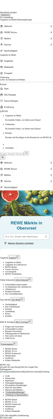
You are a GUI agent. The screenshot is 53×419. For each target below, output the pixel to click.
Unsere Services (11, 269)
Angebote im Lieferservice (16, 265)
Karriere (8, 309)
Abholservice (10, 289)
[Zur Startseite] (8, 4)
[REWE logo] (4, 111)
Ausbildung (10, 311)
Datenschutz (10, 378)
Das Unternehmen (12, 307)
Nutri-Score (10, 338)
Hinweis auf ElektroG (14, 390)
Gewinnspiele (10, 272)
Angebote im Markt (13, 262)
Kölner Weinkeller (12, 360)
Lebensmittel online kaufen (16, 284)
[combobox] (12, 154)
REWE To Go (11, 351)
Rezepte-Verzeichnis (13, 331)
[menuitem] (26, 26)
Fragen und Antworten (14, 327)
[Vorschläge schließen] (2, 157)
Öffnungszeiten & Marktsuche (17, 333)
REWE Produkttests (13, 274)
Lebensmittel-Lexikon (14, 329)
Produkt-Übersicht (12, 291)
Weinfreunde (10, 356)
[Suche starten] (26, 153)
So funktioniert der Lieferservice (18, 287)
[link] (29, 117)
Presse (7, 314)
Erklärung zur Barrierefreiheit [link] (16, 395)
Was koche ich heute (13, 336)
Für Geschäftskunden (14, 294)
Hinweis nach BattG (13, 387)
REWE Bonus (11, 267)
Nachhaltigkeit (11, 304)
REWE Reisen (11, 349)
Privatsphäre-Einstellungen (16, 385)
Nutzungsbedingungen (14, 383)
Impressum (9, 381)
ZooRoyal (9, 358)
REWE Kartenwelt (13, 353)
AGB (7, 376)
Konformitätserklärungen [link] (15, 392)
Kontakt (8, 316)
